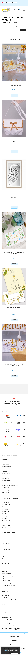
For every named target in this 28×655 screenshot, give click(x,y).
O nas (3, 556)
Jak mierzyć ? (5, 551)
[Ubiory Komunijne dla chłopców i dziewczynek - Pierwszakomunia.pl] (6, 10)
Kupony (3, 604)
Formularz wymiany (6, 580)
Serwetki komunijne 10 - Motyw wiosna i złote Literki (14, 252)
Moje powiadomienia (6, 606)
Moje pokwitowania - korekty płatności (10, 599)
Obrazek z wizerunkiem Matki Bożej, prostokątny (14, 196)
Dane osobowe (5, 595)
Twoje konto (5, 591)
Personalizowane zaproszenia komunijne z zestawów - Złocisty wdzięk (14, 309)
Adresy (3, 602)
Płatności (4, 569)
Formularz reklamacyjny (7, 583)
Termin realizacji (5, 554)
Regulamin (4, 571)
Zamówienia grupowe (6, 549)
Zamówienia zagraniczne (7, 561)
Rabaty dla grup (5, 563)
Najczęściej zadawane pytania (8, 576)
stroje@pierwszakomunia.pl (9, 625)
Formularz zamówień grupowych (9, 585)
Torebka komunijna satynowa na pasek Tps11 (14, 140)
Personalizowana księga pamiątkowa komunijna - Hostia (14, 365)
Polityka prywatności (6, 573)
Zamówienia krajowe (6, 558)
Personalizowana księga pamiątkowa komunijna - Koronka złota (14, 84)
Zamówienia (4, 597)
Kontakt (4, 547)
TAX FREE (4, 578)
